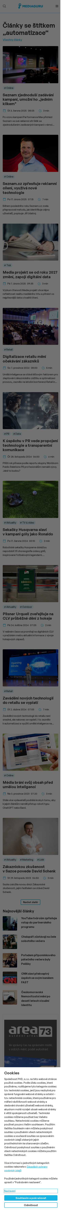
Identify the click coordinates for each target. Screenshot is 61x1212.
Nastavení (9, 1190)
